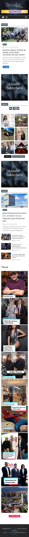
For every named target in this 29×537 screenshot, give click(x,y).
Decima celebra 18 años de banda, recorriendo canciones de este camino (14, 52)
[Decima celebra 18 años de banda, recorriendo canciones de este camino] (14, 34)
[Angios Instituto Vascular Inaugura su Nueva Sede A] (7, 147)
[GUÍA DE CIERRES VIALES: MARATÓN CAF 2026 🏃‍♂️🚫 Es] (21, 120)
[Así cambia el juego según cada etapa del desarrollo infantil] (6, 257)
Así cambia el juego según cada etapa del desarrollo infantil (18, 256)
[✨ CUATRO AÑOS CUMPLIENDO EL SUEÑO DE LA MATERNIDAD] (21, 133)
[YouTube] (17, 108)
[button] (14, 284)
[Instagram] (14, 108)
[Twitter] (10, 108)
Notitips (4, 209)
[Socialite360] (3, 17)
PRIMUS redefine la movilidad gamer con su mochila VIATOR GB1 (19, 246)
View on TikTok (15, 516)
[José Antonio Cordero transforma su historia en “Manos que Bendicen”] (6, 238)
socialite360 (15, 47)
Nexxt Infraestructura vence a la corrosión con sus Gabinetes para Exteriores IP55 (14, 217)
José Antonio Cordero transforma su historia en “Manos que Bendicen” (18, 237)
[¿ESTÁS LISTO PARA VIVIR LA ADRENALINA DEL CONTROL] (7, 133)
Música (4, 44)
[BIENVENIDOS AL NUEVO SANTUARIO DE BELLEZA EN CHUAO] (7, 120)
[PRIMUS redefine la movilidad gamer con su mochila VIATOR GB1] (6, 247)
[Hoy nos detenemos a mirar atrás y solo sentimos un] (21, 147)
